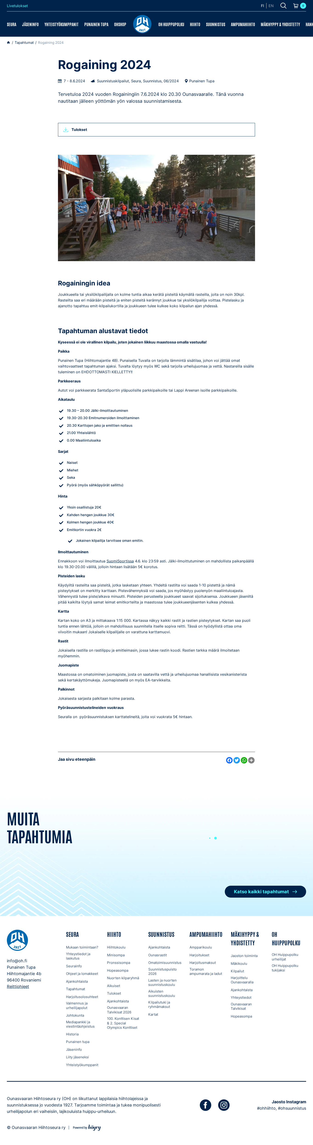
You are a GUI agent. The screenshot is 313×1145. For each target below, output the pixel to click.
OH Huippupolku (171, 24)
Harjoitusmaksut (202, 962)
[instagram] (224, 1105)
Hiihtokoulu (116, 947)
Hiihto (195, 24)
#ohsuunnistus (292, 1108)
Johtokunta (75, 1015)
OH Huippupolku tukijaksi (285, 967)
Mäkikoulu (239, 963)
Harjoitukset (199, 955)
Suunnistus (215, 24)
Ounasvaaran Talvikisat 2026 (119, 1009)
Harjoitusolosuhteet (82, 997)
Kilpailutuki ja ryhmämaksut (159, 1004)
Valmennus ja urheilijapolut (77, 1005)
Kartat (153, 1014)
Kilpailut (237, 971)
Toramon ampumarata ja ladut (205, 971)
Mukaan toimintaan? (82, 947)
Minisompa (116, 955)
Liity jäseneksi (77, 1057)
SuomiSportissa (120, 561)
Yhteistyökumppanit (61, 24)
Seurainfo (74, 966)
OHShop (120, 24)
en (271, 5)
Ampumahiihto (243, 24)
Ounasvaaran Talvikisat (241, 1006)
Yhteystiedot (241, 997)
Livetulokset (17, 5)
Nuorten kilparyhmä (123, 978)
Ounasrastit (157, 955)
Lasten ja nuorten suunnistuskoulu (162, 982)
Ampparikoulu (200, 947)
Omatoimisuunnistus (164, 962)
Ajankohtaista (77, 981)
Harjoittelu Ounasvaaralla (242, 980)
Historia (72, 1034)
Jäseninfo (30, 24)
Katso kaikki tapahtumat (261, 891)
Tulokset (114, 993)
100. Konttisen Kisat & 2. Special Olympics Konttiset (123, 1023)
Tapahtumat (75, 989)
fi (262, 5)
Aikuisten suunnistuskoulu (161, 993)
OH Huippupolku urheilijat (285, 956)
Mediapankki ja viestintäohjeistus (80, 1024)
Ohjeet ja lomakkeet (82, 973)
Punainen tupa (96, 24)
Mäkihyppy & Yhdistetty (280, 24)
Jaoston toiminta (244, 956)
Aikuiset (113, 986)
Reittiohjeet (18, 986)
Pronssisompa (118, 962)
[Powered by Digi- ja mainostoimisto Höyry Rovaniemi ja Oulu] (87, 1127)
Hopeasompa (117, 970)
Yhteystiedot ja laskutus (78, 956)
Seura (11, 24)
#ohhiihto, (267, 1108)
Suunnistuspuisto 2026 (162, 971)
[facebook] (205, 1105)
